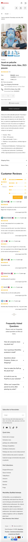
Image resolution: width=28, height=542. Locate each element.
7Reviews (4, 186)
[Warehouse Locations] (25, 8)
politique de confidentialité (10, 443)
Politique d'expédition (8, 446)
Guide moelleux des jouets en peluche (13, 455)
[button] (4, 53)
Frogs (4, 487)
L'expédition (13, 77)
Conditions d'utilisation (9, 449)
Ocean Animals (7, 473)
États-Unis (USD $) (18, 526)
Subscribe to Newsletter (11, 410)
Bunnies (5, 484)
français (6, 526)
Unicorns (5, 478)
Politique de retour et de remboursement (14, 452)
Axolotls (5, 481)
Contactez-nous (7, 440)
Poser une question (8, 82)
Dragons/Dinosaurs (8, 470)
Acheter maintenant (14, 109)
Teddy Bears (6, 475)
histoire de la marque (8, 437)
